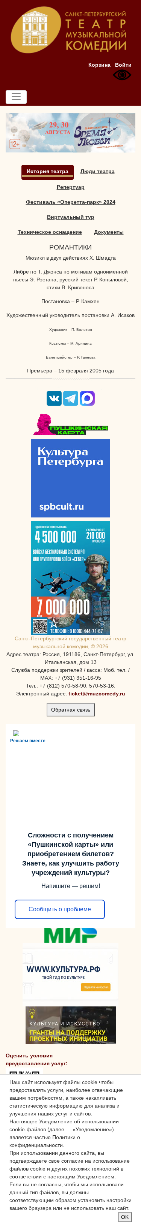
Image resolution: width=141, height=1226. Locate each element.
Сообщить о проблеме (60, 909)
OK (125, 1217)
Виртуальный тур (70, 217)
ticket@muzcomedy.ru (96, 694)
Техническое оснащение (50, 232)
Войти (123, 65)
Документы (109, 232)
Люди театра (97, 171)
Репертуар (71, 187)
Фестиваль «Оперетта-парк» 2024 (70, 202)
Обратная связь (70, 710)
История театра (47, 171)
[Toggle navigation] (16, 97)
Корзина (99, 65)
